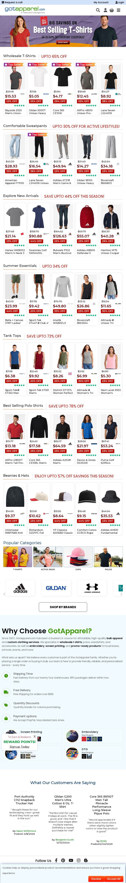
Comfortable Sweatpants (25, 126)
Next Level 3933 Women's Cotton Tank (111, 393)
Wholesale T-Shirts (19, 56)
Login (121, 2)
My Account (101, 2)
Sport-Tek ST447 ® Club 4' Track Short (39, 323)
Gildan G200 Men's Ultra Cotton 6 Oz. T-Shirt (63, 801)
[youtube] (71, 861)
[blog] (86, 861)
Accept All (113, 878)
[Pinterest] (63, 861)
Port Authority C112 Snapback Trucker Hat (24, 800)
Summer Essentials (20, 266)
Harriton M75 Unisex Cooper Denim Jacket (110, 253)
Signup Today (19, 746)
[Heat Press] (28, 758)
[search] (98, 10)
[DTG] (87, 758)
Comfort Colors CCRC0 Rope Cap (86, 533)
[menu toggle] (117, 10)
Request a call (13, 2)
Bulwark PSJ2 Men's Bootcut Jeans (62, 253)
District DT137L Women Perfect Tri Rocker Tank (63, 393)
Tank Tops (12, 336)
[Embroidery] (92, 740)
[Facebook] (56, 861)
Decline (96, 878)
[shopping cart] (111, 10)
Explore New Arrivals (21, 196)
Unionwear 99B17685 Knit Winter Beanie (14, 533)
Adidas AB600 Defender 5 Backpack (86, 253)
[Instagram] (78, 861)
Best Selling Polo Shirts (23, 406)
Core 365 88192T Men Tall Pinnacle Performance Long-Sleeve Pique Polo (102, 805)
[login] (105, 10)
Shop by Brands (63, 607)
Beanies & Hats (16, 475)
